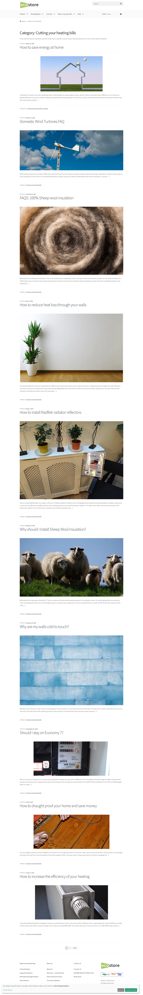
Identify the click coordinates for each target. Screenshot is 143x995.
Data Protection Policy (54, 977)
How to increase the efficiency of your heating (54, 876)
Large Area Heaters (26, 973)
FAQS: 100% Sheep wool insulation (46, 197)
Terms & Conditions (53, 980)
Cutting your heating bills (35, 108)
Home (23, 21)
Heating (45, 108)
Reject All (121, 990)
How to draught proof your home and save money (58, 805)
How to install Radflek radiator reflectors (50, 412)
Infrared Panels (25, 969)
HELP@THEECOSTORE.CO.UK (84, 973)
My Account (77, 977)
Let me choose (7, 990)
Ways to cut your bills (65, 14)
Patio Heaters (24, 980)
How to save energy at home (42, 47)
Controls (49, 14)
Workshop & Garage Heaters (29, 977)
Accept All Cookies (130, 990)
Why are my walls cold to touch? (44, 626)
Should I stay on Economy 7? (41, 732)
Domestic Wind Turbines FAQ (42, 121)
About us (50, 969)
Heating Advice (36, 14)
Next (75, 948)
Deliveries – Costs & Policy (55, 973)
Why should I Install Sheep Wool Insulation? (53, 529)
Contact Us (77, 969)
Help (79, 14)
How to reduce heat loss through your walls (53, 304)
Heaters (22, 14)
